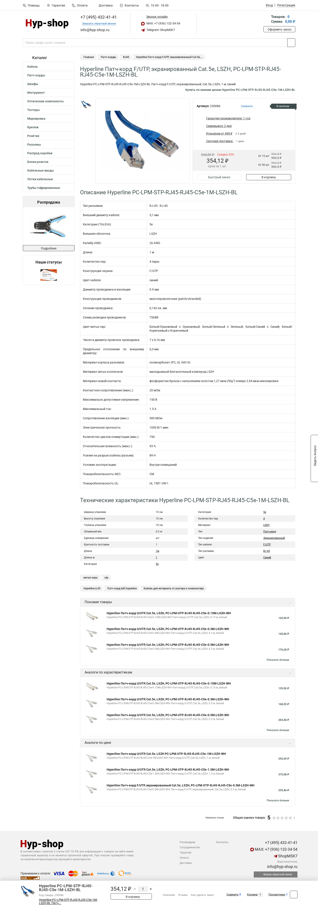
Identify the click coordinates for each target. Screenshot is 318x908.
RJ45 (126, 57)
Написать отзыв (215, 817)
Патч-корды (36, 75)
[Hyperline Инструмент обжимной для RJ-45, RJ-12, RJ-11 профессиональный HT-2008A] (48, 226)
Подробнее (48, 248)
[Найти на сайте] (291, 42)
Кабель (32, 66)
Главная (89, 57)
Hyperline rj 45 (92, 588)
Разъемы (34, 144)
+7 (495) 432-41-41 (98, 17)
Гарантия (58, 5)
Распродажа (187, 842)
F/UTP (267, 544)
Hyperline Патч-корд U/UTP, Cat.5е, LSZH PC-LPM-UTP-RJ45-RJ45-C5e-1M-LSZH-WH (166, 753)
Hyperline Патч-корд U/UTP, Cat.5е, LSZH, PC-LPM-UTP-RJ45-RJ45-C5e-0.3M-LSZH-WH (168, 629)
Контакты (132, 5)
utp (106, 577)
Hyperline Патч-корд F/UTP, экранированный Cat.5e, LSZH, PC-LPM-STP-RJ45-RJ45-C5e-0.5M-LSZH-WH (180, 785)
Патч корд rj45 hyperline (122, 588)
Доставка (105, 5)
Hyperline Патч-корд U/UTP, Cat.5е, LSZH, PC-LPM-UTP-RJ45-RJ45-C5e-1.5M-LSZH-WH (168, 769)
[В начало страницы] (293, 894)
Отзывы (183, 895)
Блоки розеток (37, 162)
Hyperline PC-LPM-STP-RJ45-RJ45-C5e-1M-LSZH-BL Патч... (68, 901)
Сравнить (232, 894)
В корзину (269, 177)
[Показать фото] (86, 104)
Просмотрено (276, 894)
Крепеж (33, 127)
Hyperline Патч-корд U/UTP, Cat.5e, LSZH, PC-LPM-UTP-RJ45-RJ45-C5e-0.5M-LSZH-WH (168, 644)
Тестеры (33, 110)
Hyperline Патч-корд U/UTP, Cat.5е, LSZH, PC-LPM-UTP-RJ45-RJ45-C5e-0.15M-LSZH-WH (169, 613)
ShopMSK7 (287, 856)
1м (157, 551)
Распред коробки (39, 153)
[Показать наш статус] (48, 275)
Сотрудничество (190, 847)
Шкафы (32, 84)
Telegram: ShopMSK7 (160, 30)
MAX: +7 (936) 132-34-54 (163, 23)
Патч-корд (269, 531)
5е (264, 512)
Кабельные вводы (40, 170)
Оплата (82, 5)
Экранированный (274, 538)
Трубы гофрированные (43, 188)
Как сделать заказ (202, 895)
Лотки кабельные (40, 179)
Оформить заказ (279, 29)
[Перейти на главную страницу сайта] (47, 23)
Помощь (34, 5)
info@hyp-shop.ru (281, 866)
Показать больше (278, 659)
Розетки (33, 136)
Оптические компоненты (45, 101)
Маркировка (36, 118)
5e (157, 564)
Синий (267, 557)
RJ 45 (266, 551)
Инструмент (36, 92)
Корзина (252, 894)
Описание (169, 895)
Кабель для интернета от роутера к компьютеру (174, 588)
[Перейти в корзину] (266, 19)
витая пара (91, 577)
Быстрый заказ (219, 177)
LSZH (266, 525)
